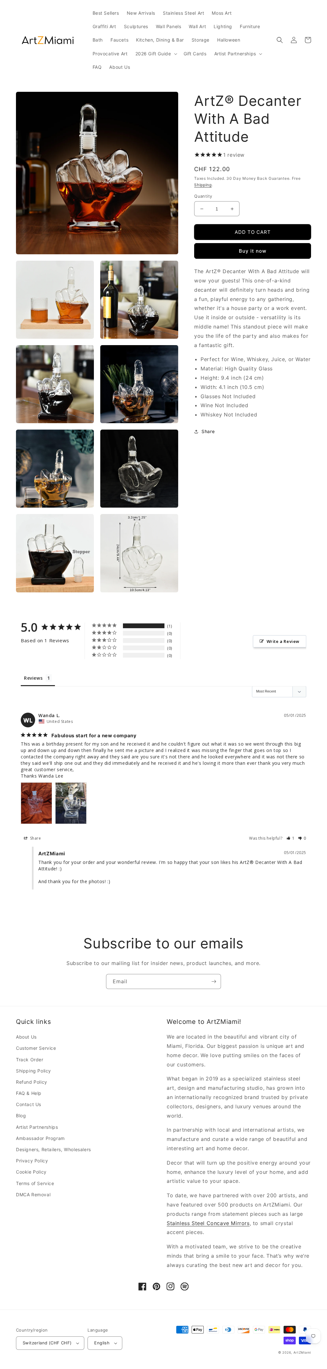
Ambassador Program (40, 1138)
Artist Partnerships (37, 1127)
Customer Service (36, 1048)
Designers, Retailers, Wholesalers (53, 1149)
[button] (156, 53)
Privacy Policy (32, 1160)
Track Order (29, 1059)
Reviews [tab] (33, 678)
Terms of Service (35, 1183)
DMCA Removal (33, 1194)
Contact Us (28, 1104)
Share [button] (208, 431)
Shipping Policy (33, 1070)
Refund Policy (31, 1082)
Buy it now (252, 251)
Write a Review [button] (283, 641)
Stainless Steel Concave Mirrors (208, 1223)
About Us (26, 1037)
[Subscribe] (214, 981)
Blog (21, 1115)
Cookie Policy (31, 1172)
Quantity (203, 196)
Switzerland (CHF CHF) (47, 1342)
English (102, 1342)
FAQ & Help (29, 1093)
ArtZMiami (302, 1352)
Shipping (203, 184)
